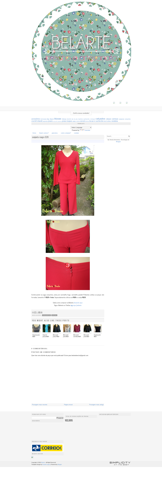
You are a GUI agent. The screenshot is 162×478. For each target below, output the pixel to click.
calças (108, 119)
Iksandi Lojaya (46, 464)
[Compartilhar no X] (37, 312)
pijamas (60, 121)
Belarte (43, 462)
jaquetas (45, 121)
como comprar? (66, 133)
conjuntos (128, 119)
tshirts (109, 121)
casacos (121, 119)
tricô (105, 121)
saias (74, 121)
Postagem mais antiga (96, 404)
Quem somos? (44, 133)
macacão (55, 121)
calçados (100, 118)
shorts (78, 121)
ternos (87, 121)
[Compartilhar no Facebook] (39, 312)
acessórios (35, 119)
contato (76, 133)
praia (64, 121)
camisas (115, 119)
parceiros (55, 133)
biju (48, 119)
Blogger (118, 141)
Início (34, 133)
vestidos (114, 121)
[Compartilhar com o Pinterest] (41, 312)
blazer (52, 119)
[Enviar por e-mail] (33, 312)
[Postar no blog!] (35, 312)
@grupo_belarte (76, 305)
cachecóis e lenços (89, 119)
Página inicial (68, 404)
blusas (57, 118)
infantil (39, 121)
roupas (69, 121)
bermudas (44, 119)
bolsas (64, 119)
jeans (50, 121)
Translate (87, 130)
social (82, 121)
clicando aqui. (78, 303)
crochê (34, 121)
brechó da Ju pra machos (75, 119)
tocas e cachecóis (96, 121)
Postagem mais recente (39, 404)
